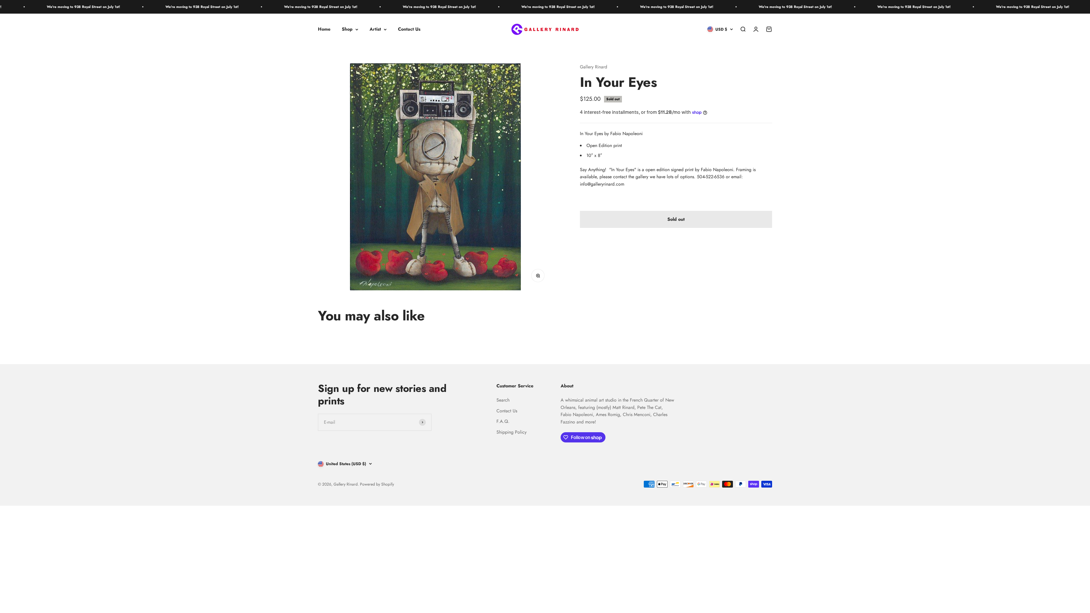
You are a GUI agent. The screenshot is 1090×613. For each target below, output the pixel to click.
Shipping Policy (511, 432)
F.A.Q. (503, 421)
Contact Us (409, 29)
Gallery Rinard (593, 67)
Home (324, 29)
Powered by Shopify (377, 484)
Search (503, 400)
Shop (347, 29)
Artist (375, 29)
